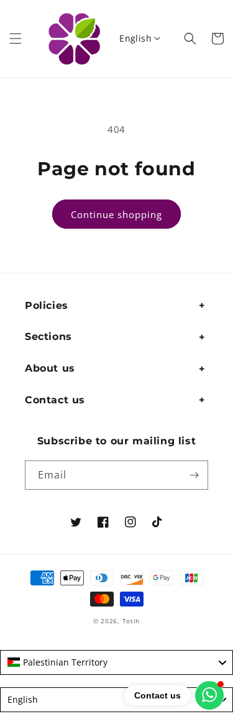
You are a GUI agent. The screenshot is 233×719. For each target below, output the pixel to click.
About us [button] (50, 368)
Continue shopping (116, 214)
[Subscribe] (194, 475)
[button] (15, 38)
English (135, 38)
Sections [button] (48, 336)
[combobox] (116, 662)
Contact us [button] (55, 400)
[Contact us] (209, 695)
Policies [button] (46, 305)
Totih (131, 620)
